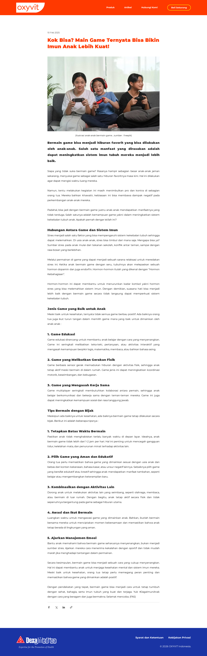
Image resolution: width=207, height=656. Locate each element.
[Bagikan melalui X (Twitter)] (56, 607)
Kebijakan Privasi (179, 637)
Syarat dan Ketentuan (149, 637)
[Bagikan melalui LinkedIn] (63, 607)
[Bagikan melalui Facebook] (48, 607)
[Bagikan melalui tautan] (71, 607)
